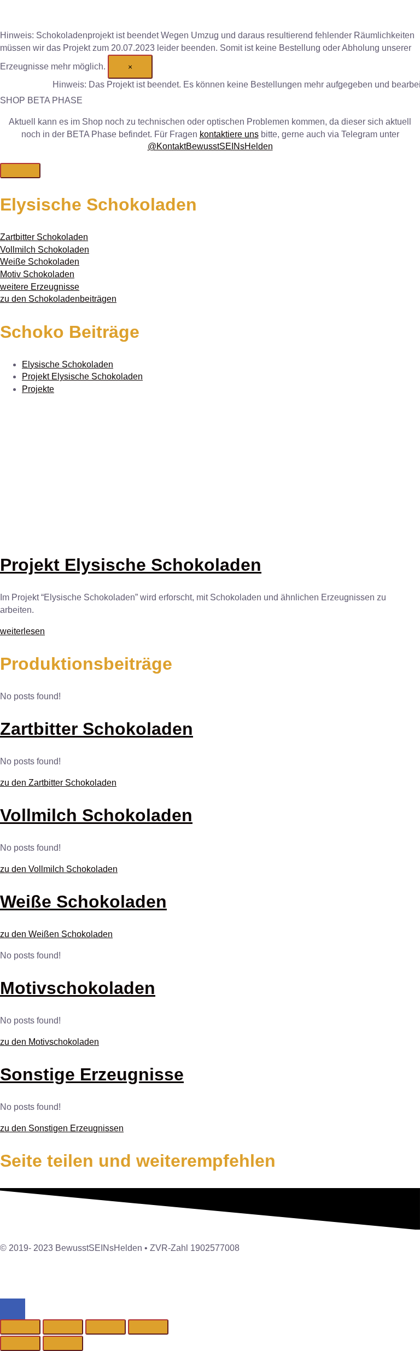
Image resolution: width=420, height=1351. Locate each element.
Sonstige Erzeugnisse (92, 1074)
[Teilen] (105, 1327)
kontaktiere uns (229, 134)
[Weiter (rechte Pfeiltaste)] (63, 1343)
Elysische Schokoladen (67, 364)
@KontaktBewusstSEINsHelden (210, 146)
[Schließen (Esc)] (148, 1327)
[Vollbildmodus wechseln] (63, 1327)
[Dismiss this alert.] (20, 170)
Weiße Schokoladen (83, 901)
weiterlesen (22, 631)
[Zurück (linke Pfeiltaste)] (20, 1343)
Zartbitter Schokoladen (96, 729)
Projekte (38, 389)
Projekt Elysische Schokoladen (82, 376)
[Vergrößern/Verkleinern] (20, 1327)
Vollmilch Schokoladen (96, 815)
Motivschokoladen (77, 988)
